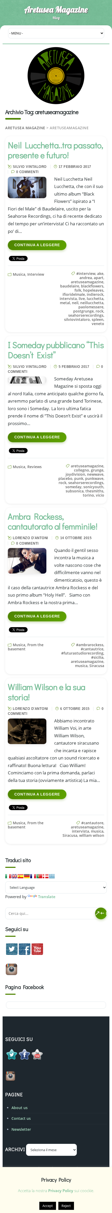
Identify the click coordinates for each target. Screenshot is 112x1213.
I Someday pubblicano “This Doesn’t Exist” (56, 349)
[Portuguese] (39, 876)
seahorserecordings (85, 315)
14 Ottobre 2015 (76, 538)
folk (77, 290)
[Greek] (52, 876)
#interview (85, 273)
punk (78, 478)
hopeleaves (93, 290)
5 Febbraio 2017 (74, 367)
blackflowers (92, 286)
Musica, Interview (28, 274)
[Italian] (8, 876)
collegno (81, 470)
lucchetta (95, 298)
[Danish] (45, 876)
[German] (27, 876)
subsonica (75, 490)
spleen (97, 319)
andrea (85, 277)
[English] (14, 876)
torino (88, 495)
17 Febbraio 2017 (75, 167)
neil (75, 302)
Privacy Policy (60, 1190)
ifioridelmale (74, 294)
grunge (97, 470)
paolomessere (90, 306)
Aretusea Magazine (56, 9)
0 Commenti (27, 172)
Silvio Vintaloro (30, 167)
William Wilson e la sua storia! (46, 691)
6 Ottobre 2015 (75, 709)
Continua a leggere (37, 245)
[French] (33, 876)
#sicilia (97, 657)
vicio (100, 495)
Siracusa (96, 665)
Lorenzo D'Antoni (30, 538)
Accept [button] (47, 1205)
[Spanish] (20, 876)
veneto (98, 323)
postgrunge (83, 311)
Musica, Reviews (27, 466)
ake (100, 273)
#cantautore (92, 822)
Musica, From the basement (25, 646)
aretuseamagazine (87, 281)
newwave (95, 474)
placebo (65, 478)
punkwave (94, 478)
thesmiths (94, 490)
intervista (68, 298)
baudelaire (69, 286)
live (82, 298)
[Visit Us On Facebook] (24, 953)
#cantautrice (92, 648)
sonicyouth (93, 486)
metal (65, 302)
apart (98, 277)
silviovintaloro (77, 319)
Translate (46, 896)
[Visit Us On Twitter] (11, 953)
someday (73, 486)
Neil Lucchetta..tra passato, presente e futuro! (55, 150)
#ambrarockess (89, 644)
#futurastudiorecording (82, 653)
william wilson (91, 835)
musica (81, 665)
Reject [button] (66, 1205)
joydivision (75, 474)
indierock (95, 294)
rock (99, 311)
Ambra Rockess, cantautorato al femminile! (52, 521)
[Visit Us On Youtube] (37, 953)
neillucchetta (91, 302)
